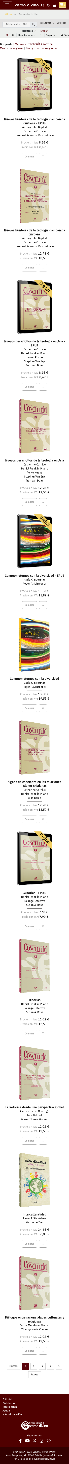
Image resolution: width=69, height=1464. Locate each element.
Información (10, 1406)
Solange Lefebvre (34, 901)
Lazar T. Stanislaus (34, 1218)
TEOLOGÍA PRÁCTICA (40, 44)
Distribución (9, 1403)
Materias (20, 44)
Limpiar (44, 31)
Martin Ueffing (34, 1222)
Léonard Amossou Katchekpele (34, 135)
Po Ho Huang (35, 472)
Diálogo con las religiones (41, 48)
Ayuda (6, 1410)
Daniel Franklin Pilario (34, 353)
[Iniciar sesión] (54, 5)
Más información (12, 1414)
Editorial (7, 1399)
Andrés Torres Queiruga (34, 1111)
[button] (42, 5)
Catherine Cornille (34, 131)
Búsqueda (6, 44)
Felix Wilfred (34, 1115)
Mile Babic (34, 797)
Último (34, 1375)
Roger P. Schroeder (34, 583)
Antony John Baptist (34, 127)
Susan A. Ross (34, 905)
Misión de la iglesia (11, 48)
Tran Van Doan (34, 365)
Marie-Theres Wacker (34, 1119)
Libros (8, 14)
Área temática (47, 23)
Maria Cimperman (34, 579)
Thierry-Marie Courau (34, 1329)
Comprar (29, 156)
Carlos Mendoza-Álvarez (35, 1325)
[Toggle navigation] (7, 5)
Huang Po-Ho (34, 357)
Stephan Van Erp (34, 361)
